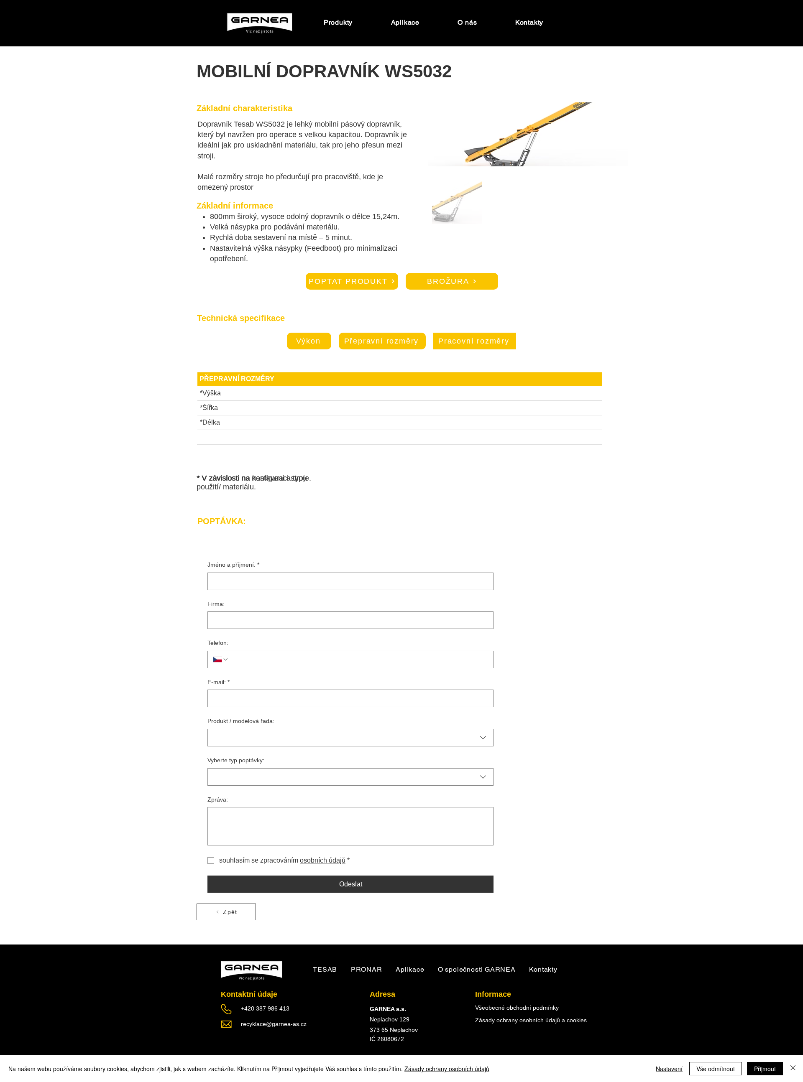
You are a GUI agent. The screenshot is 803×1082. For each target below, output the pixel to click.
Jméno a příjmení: (233, 564)
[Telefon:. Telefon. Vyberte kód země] (221, 659)
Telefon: (217, 642)
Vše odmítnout (715, 1068)
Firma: (216, 604)
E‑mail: (218, 682)
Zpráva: (217, 799)
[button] (467, 22)
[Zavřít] (793, 1068)
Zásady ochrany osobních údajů (446, 1068)
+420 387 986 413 (265, 1008)
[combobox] (350, 737)
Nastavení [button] (669, 1068)
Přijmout (765, 1068)
